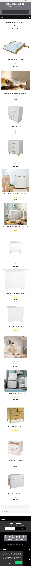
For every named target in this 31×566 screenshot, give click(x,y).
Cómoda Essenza (15, 126)
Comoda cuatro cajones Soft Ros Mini (15, 226)
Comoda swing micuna (15, 493)
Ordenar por (13, 33)
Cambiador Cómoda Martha (15, 59)
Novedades (6, 511)
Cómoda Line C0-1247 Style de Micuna (15, 193)
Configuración (10, 563)
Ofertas (5, 507)
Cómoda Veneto (15, 160)
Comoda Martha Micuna (15, 426)
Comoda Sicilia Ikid (15, 326)
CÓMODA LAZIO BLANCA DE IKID (15, 260)
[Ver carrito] (29, 17)
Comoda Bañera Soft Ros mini (15, 393)
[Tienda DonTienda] (15, 5)
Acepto (19, 563)
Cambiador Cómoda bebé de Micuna (15, 93)
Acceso (29, 0)
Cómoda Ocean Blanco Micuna (15, 293)
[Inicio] (14, 25)
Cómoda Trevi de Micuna (15, 460)
